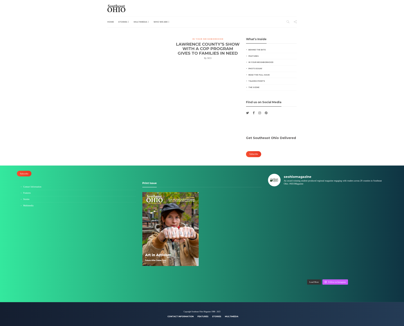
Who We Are (161, 22)
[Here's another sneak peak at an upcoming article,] (372, 269)
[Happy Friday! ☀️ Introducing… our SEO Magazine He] (342, 233)
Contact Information (32, 187)
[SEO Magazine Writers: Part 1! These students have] (282, 233)
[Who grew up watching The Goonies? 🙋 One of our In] (372, 198)
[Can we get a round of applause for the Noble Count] (312, 198)
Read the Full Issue (259, 75)
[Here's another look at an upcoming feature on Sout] (282, 269)
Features (253, 56)
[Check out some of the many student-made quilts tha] (312, 251)
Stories (122, 22)
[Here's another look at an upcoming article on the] (312, 269)
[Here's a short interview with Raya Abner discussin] (372, 251)
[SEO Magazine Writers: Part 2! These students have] (342, 216)
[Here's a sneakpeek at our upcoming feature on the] (342, 251)
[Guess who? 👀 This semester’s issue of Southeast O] (282, 216)
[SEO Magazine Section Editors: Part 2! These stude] (372, 216)
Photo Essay (255, 68)
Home (110, 22)
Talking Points (256, 81)
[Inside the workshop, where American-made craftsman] (282, 251)
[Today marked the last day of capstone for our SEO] (282, 198)
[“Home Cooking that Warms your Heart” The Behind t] (342, 198)
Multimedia (140, 22)
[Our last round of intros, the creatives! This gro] (312, 216)
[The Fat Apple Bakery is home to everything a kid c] (372, 233)
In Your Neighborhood (207, 39)
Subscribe (24, 173)
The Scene (253, 87)
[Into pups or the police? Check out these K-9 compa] (342, 269)
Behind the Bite (257, 50)
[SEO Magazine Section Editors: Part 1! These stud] (312, 233)
